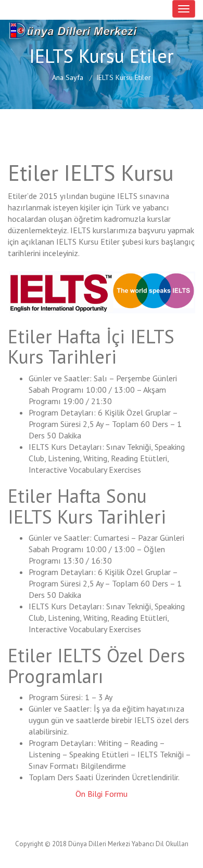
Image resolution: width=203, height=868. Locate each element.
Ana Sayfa (67, 77)
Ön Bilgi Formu (101, 794)
